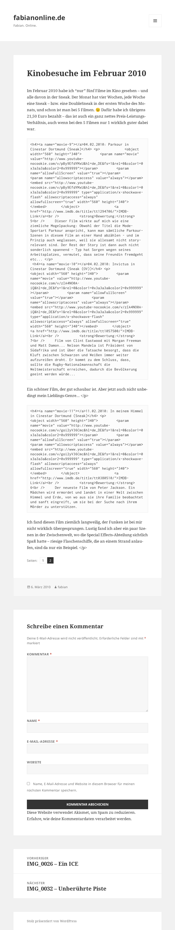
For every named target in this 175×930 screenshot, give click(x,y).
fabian (63, 587)
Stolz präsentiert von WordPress (52, 921)
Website (34, 762)
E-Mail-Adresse (42, 741)
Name (33, 721)
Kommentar (39, 654)
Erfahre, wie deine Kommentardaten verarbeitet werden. (79, 818)
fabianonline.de (39, 17)
